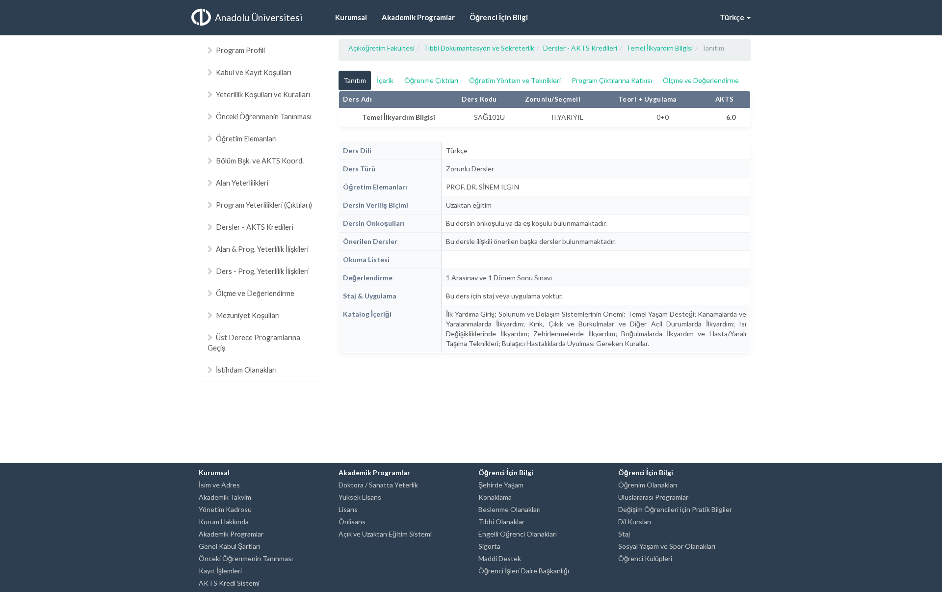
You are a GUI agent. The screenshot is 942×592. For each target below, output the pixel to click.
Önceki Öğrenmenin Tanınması (264, 116)
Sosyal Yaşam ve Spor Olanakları (666, 546)
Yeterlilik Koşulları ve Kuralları (263, 94)
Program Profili (240, 50)
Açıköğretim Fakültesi (381, 48)
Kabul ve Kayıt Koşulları (253, 72)
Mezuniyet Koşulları (248, 315)
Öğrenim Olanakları (647, 485)
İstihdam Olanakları (246, 369)
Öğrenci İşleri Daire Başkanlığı (523, 570)
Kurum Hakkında (224, 521)
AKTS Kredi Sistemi (229, 583)
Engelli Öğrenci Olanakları (517, 534)
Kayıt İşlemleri (220, 570)
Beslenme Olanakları (509, 509)
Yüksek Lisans (360, 497)
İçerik (385, 80)
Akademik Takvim (225, 497)
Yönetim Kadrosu (225, 509)
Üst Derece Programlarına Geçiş (254, 342)
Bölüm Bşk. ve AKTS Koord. (260, 160)
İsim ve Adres (219, 485)
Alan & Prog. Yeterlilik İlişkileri (262, 248)
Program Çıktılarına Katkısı (612, 80)
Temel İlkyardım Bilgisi (659, 48)
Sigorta (489, 546)
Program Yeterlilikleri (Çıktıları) (264, 204)
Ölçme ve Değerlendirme (255, 293)
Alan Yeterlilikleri (242, 182)
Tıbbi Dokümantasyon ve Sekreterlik (478, 48)
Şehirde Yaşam (500, 485)
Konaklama (495, 497)
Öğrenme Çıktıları (431, 80)
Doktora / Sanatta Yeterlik (378, 485)
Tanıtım (354, 80)
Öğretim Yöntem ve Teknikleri (515, 80)
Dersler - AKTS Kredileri (254, 226)
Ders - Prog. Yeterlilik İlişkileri (262, 271)
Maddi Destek (499, 558)
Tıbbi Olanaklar (501, 521)
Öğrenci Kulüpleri (645, 558)
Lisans (348, 509)
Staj (624, 534)
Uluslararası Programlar (653, 497)
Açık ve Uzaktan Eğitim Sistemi (385, 534)
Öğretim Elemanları (246, 138)
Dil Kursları (634, 521)
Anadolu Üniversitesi (258, 17)
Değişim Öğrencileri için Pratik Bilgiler (675, 509)
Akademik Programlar (231, 534)
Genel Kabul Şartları (229, 546)
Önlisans (352, 521)
